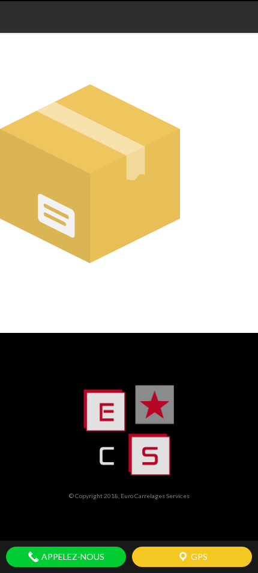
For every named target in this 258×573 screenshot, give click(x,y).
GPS (198, 556)
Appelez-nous (72, 556)
